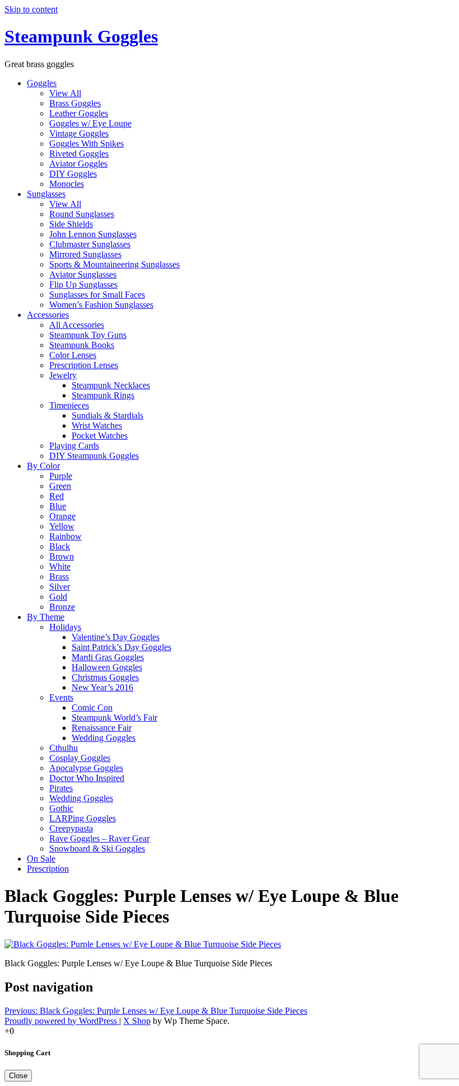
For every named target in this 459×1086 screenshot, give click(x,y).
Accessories (48, 314)
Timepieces (69, 405)
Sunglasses (46, 194)
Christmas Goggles (105, 677)
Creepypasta (71, 828)
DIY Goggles (73, 173)
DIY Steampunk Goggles (94, 455)
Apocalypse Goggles (86, 768)
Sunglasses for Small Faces (97, 294)
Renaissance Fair (102, 727)
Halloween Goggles (107, 667)
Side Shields (71, 224)
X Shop (137, 1021)
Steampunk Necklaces (111, 385)
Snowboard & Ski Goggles (97, 848)
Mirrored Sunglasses (85, 254)
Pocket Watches (100, 435)
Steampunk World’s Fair (114, 717)
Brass (59, 576)
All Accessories (76, 325)
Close (18, 1075)
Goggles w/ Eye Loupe (90, 123)
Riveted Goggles (79, 153)
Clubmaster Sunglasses (89, 244)
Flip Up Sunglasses (83, 284)
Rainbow (65, 536)
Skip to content (31, 9)
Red (56, 496)
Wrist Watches (97, 425)
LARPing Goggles (82, 818)
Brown (61, 556)
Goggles (42, 83)
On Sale (41, 858)
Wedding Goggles (103, 737)
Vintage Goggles (79, 133)
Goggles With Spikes (86, 143)
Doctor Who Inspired (86, 778)
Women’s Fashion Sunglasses (101, 304)
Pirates (61, 788)
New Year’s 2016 (102, 687)
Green (60, 486)
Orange (62, 516)
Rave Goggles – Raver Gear (99, 838)
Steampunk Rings (103, 395)
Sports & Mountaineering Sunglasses (114, 264)
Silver (59, 586)
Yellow (61, 526)
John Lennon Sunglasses (93, 234)
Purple (60, 476)
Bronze (62, 607)
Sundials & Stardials (107, 415)
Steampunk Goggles (81, 36)
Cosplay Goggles (79, 758)
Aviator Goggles (78, 163)
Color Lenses (72, 355)
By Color (43, 466)
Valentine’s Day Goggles (116, 637)
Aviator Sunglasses (82, 274)
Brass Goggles (75, 103)
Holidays (65, 627)
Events (61, 697)
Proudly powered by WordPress (61, 1021)
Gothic (61, 808)
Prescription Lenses (83, 365)
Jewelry (63, 375)
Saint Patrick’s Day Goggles (121, 647)
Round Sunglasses (81, 214)
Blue (57, 506)
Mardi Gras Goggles (108, 657)
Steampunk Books (81, 345)
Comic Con (92, 707)
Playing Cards (74, 445)
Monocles (66, 184)
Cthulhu (63, 748)
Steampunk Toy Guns (88, 335)
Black (59, 546)
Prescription (48, 868)
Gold (58, 596)
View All (65, 93)
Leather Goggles (78, 113)
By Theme (45, 617)
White (60, 566)
